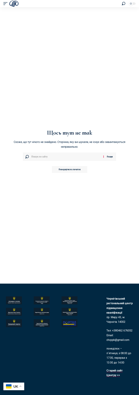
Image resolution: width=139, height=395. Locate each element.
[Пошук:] (66, 156)
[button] (6, 3)
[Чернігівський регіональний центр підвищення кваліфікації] (14, 3)
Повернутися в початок (70, 169)
